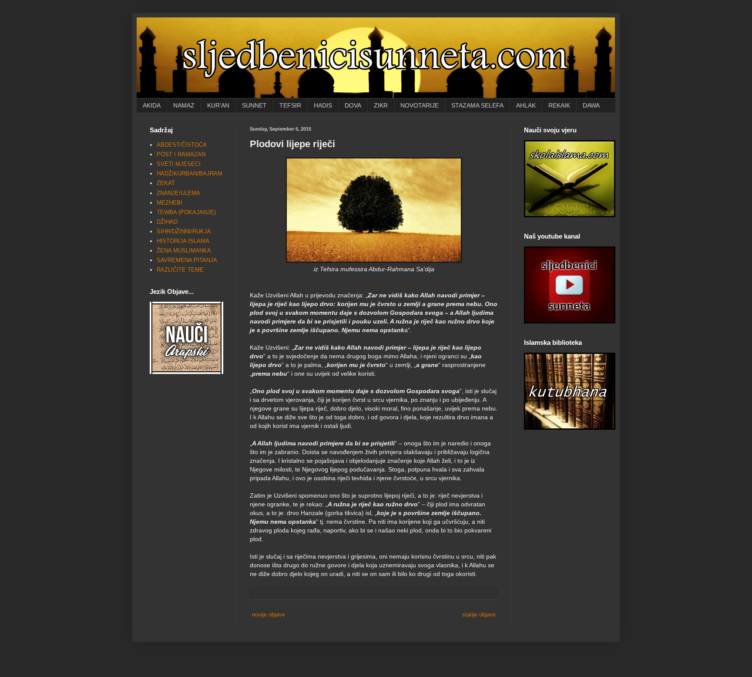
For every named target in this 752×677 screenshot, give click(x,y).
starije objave (479, 614)
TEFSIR (290, 105)
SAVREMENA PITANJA (187, 260)
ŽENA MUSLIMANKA (184, 250)
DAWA (591, 105)
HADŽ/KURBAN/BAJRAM (189, 173)
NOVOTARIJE (419, 105)
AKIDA (152, 105)
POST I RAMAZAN (181, 154)
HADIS (323, 105)
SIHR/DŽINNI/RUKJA (184, 231)
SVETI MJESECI (179, 164)
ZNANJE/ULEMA (178, 193)
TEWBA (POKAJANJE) (186, 212)
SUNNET (254, 105)
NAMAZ (184, 105)
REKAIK (559, 105)
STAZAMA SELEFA (477, 105)
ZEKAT (166, 183)
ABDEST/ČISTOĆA (182, 144)
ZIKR (381, 105)
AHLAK (526, 105)
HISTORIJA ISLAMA (183, 241)
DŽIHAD (167, 222)
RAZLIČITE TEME (180, 269)
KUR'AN (218, 105)
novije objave (268, 614)
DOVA (353, 105)
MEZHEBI (169, 202)
